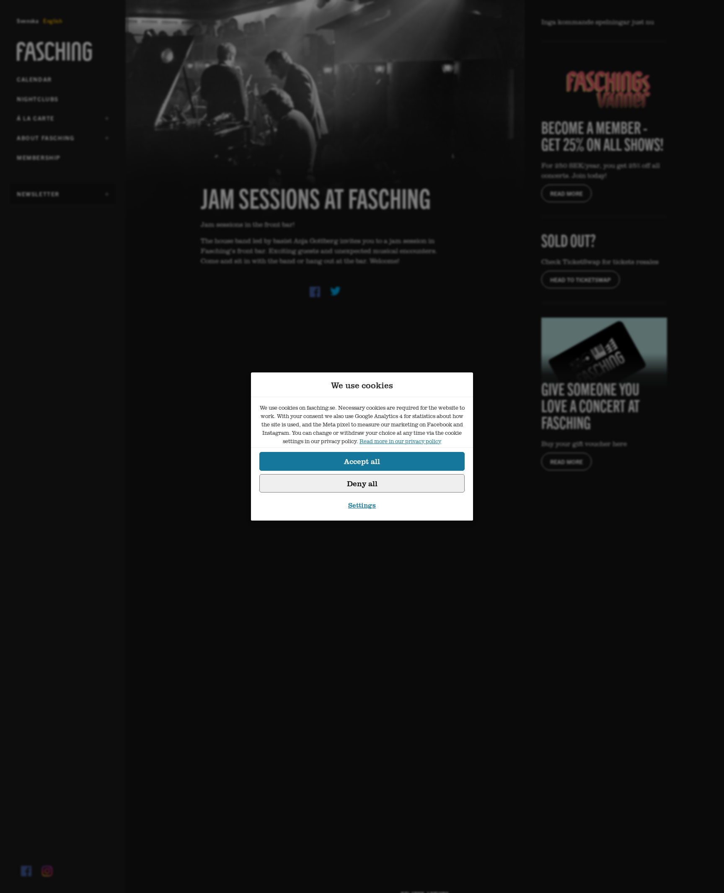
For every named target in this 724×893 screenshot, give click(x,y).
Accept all (362, 461)
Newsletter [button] (38, 197)
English (52, 20)
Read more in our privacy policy (400, 441)
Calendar (34, 79)
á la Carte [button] (37, 121)
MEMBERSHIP (39, 157)
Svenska (28, 20)
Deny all (362, 483)
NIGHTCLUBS (38, 99)
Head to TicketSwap (580, 279)
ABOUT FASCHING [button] (45, 140)
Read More (566, 193)
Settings (362, 505)
